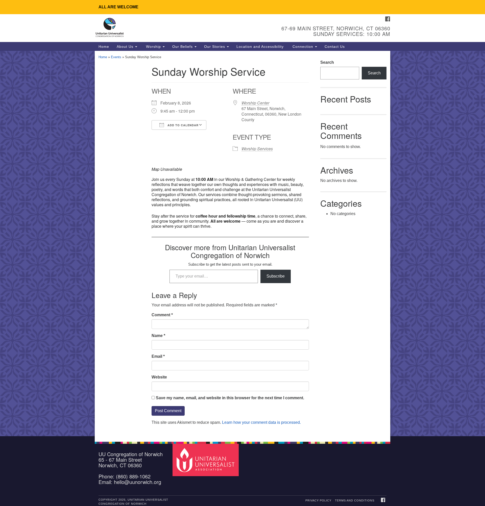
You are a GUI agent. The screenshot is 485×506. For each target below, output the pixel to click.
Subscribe (275, 276)
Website (159, 377)
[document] (242, 243)
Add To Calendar (182, 125)
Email (158, 356)
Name (158, 335)
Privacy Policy (318, 500)
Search (327, 62)
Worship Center (255, 103)
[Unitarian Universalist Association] (206, 459)
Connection (302, 47)
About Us (126, 47)
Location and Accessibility (260, 47)
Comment (162, 315)
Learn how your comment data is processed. (261, 422)
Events (116, 57)
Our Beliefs (183, 47)
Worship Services (257, 149)
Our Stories (215, 47)
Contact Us (335, 47)
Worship (153, 47)
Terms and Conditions (354, 500)
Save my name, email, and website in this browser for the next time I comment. (230, 398)
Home (104, 47)
